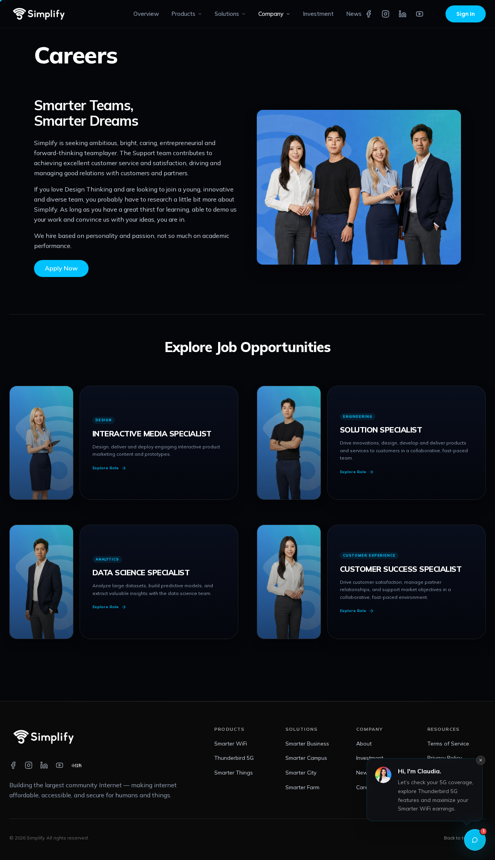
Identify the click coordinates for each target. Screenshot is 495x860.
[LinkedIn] (403, 14)
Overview (146, 13)
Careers (366, 787)
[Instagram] (386, 14)
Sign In (465, 14)
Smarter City (300, 772)
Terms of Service (448, 743)
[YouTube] (420, 14)
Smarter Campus (306, 757)
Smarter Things (233, 772)
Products (183, 13)
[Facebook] (369, 14)
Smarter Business (307, 743)
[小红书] (433, 14)
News (354, 13)
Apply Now (61, 268)
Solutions (227, 13)
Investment (318, 13)
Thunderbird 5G (234, 757)
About (364, 743)
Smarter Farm (302, 787)
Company (270, 13)
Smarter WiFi (230, 743)
